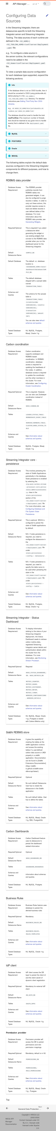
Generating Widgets (33, 222)
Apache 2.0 (36, 1126)
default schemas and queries (35, 321)
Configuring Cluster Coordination (36, 384)
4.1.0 (35, 4)
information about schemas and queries (34, 437)
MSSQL (15, 156)
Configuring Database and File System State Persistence (35, 511)
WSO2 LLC (35, 1114)
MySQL (15, 134)
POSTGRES (16, 141)
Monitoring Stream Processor (36, 659)
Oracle (14, 148)
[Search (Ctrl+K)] (47, 3)
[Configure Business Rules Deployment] (10, 1108)
